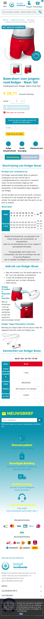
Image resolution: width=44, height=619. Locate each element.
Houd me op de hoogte (15, 134)
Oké (21, 614)
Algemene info (9, 591)
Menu (4, 586)
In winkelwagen (16, 107)
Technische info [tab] (29, 157)
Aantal (5, 101)
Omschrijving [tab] (13, 157)
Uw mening (7, 595)
